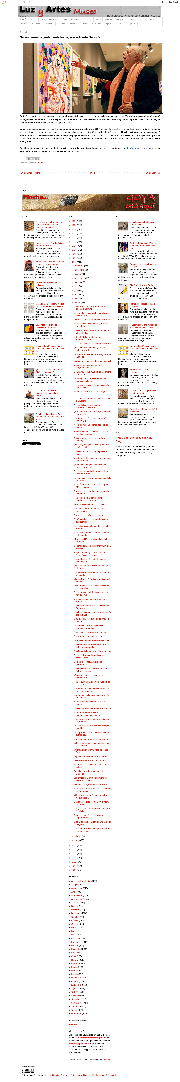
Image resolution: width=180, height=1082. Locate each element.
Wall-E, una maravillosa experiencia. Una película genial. (47, 393)
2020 (74, 246)
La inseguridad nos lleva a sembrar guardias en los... (90, 379)
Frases (74, 953)
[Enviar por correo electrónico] (27, 158)
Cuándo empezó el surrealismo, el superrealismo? (89, 816)
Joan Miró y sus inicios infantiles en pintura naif (46, 326)
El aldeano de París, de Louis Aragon (91, 739)
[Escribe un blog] (30, 158)
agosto (78, 282)
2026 (74, 221)
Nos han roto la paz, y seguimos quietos (92, 651)
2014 (74, 849)
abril (77, 298)
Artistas (84, 24)
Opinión (39, 163)
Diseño (74, 935)
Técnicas (61, 24)
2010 (74, 866)
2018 (74, 254)
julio (77, 286)
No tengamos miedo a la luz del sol (90, 632)
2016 (74, 262)
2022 (74, 237)
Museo (153, 20)
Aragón (74, 884)
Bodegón (75, 910)
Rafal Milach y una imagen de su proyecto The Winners (143, 326)
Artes (65, 20)
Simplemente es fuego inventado (89, 636)
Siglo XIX (109, 24)
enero (77, 840)
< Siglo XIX (96, 24)
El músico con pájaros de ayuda (88, 515)
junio (77, 290)
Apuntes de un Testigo (81, 881)
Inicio (92, 173)
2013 (74, 853)
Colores (74, 920)
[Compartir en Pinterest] (38, 158)
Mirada (74, 967)
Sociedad (36, 24)
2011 (74, 862)
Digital (74, 931)
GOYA (34, 20)
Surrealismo (49, 24)
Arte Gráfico (76, 895)
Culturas (88, 20)
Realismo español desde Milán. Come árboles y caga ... (91, 432)
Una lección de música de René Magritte (92, 708)
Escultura (108, 20)
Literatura (132, 20)
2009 (74, 870)
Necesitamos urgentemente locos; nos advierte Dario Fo (91, 689)
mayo (77, 294)
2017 (74, 258)
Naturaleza (24, 24)
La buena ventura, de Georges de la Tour (92, 343)
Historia (74, 960)
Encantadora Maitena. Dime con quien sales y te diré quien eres (50, 348)
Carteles (75, 917)
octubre (78, 274)
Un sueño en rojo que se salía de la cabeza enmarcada (90, 645)
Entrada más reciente (30, 173)
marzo (78, 302)
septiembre (80, 278)
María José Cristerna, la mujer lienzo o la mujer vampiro (50, 262)
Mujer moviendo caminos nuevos (89, 504)
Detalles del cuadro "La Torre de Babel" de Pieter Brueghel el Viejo (50, 416)
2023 (74, 233)
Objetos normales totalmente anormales (92, 319)
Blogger (106, 1059)
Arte (73, 892)
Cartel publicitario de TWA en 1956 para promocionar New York (143, 245)
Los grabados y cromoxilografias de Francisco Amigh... (90, 779)
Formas (74, 945)
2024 (74, 229)
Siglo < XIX (76, 985)
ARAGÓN (23, 20)
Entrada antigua (152, 173)
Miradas (143, 20)
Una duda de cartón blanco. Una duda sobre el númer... (91, 669)
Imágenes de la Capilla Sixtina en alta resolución (50, 244)
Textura (74, 1010)
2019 (74, 250)
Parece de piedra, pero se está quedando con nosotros (88, 499)
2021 (74, 241)
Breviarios (76, 913)
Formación (73, 24)
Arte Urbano (76, 20)
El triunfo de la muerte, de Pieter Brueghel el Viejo (88, 338)
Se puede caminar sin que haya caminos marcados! (88, 626)
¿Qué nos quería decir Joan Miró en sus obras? (49, 370)
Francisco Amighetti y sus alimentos (90, 784)
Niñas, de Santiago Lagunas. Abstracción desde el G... (87, 406)
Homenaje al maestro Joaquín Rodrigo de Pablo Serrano (91, 307)
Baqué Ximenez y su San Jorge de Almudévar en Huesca (90, 553)
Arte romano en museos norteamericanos (141, 370)
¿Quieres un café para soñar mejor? (90, 756)
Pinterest (73, 1024)
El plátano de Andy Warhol (142, 285)
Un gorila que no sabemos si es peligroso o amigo (88, 366)
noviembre (80, 270)
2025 (74, 225)
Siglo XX (120, 24)
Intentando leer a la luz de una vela (90, 760)
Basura (74, 906)
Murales (75, 970)
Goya (73, 956)
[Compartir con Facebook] (35, 158)
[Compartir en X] (33, 158)
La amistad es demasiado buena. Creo (91, 640)
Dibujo (98, 20)
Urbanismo (76, 1013)
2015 (74, 845)
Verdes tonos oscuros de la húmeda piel (92, 361)
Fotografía (120, 20)
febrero (78, 836)
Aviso (42, 20)
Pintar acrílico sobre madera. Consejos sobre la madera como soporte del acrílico (49, 224)
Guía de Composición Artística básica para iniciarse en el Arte (50, 305)
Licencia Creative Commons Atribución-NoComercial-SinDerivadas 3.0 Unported (81, 1075)
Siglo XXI (132, 24)
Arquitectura (54, 20)
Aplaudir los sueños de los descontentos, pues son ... (87, 713)
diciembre (79, 265)
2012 (74, 857)
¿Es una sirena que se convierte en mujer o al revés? (90, 465)
